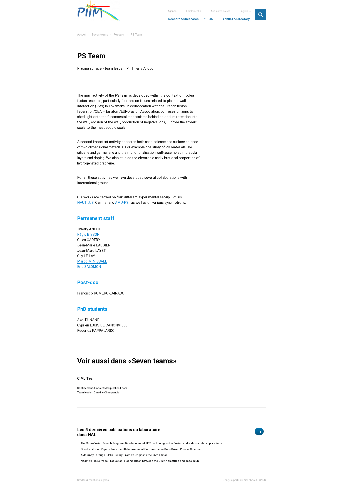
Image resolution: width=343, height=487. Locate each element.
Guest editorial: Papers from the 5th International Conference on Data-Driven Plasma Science (141, 449)
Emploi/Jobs (193, 11)
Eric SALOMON (89, 266)
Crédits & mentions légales (93, 480)
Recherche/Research (183, 19)
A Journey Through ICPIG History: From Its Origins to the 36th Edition (124, 455)
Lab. (211, 19)
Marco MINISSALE (92, 261)
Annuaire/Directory (236, 19)
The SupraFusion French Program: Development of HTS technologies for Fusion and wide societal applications (151, 443)
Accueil (81, 34)
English (244, 11)
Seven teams (100, 34)
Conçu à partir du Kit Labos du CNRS (244, 480)
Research (119, 34)
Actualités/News (220, 11)
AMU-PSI (122, 202)
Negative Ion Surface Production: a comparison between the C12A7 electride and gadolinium (140, 461)
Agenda (172, 11)
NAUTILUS (85, 202)
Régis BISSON (88, 234)
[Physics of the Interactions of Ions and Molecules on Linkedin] (259, 431)
